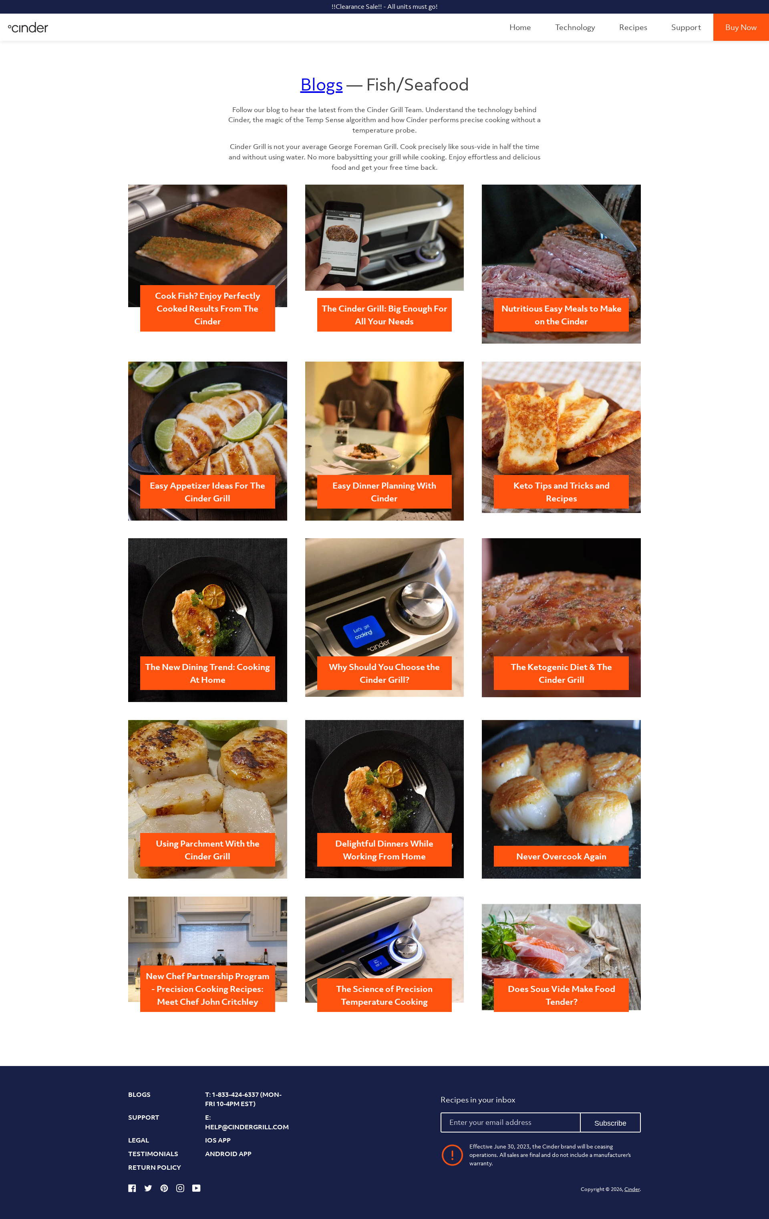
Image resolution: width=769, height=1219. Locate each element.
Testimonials (153, 1154)
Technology (575, 27)
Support (686, 27)
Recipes (633, 27)
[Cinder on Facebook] (132, 1190)
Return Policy (154, 1167)
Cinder (632, 1189)
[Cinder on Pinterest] (164, 1190)
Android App (228, 1154)
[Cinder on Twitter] (148, 1190)
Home (520, 27)
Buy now (741, 27)
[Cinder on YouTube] (196, 1190)
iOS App (218, 1140)
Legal (138, 1140)
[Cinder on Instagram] (180, 1190)
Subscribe (610, 1123)
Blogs (321, 84)
